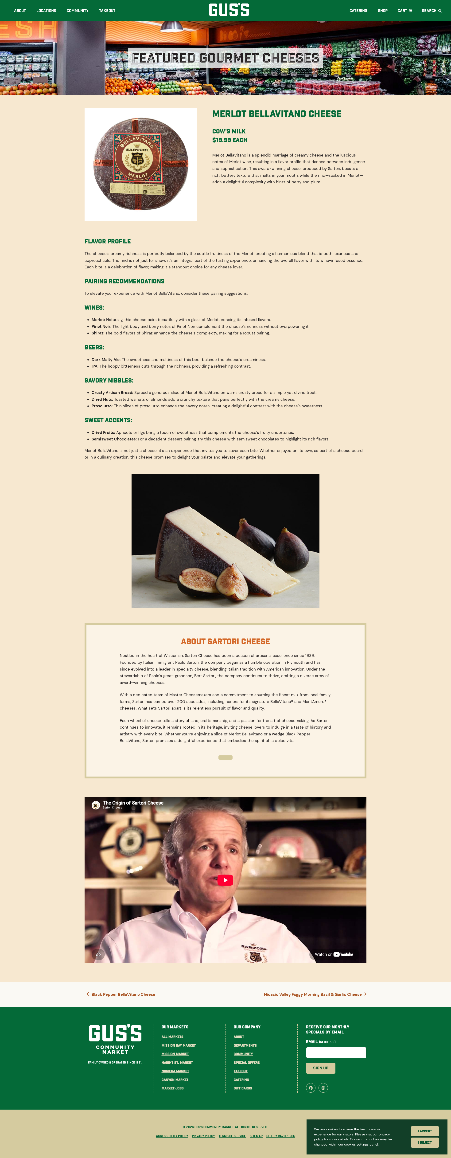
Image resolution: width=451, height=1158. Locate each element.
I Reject (425, 1142)
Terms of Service (232, 1136)
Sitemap (256, 1136)
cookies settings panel (361, 1144)
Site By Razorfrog (280, 1136)
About (239, 1036)
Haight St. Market (177, 1062)
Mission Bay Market (179, 1045)
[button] (405, 10)
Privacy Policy (203, 1136)
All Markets (172, 1036)
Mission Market (175, 1054)
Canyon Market (175, 1079)
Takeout (241, 1071)
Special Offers (247, 1062)
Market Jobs (173, 1088)
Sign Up (320, 1068)
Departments (245, 1045)
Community (243, 1054)
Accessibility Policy (172, 1136)
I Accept (425, 1131)
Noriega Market (175, 1071)
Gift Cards (243, 1088)
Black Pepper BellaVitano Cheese (123, 995)
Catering (241, 1079)
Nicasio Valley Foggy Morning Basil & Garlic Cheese (313, 995)
